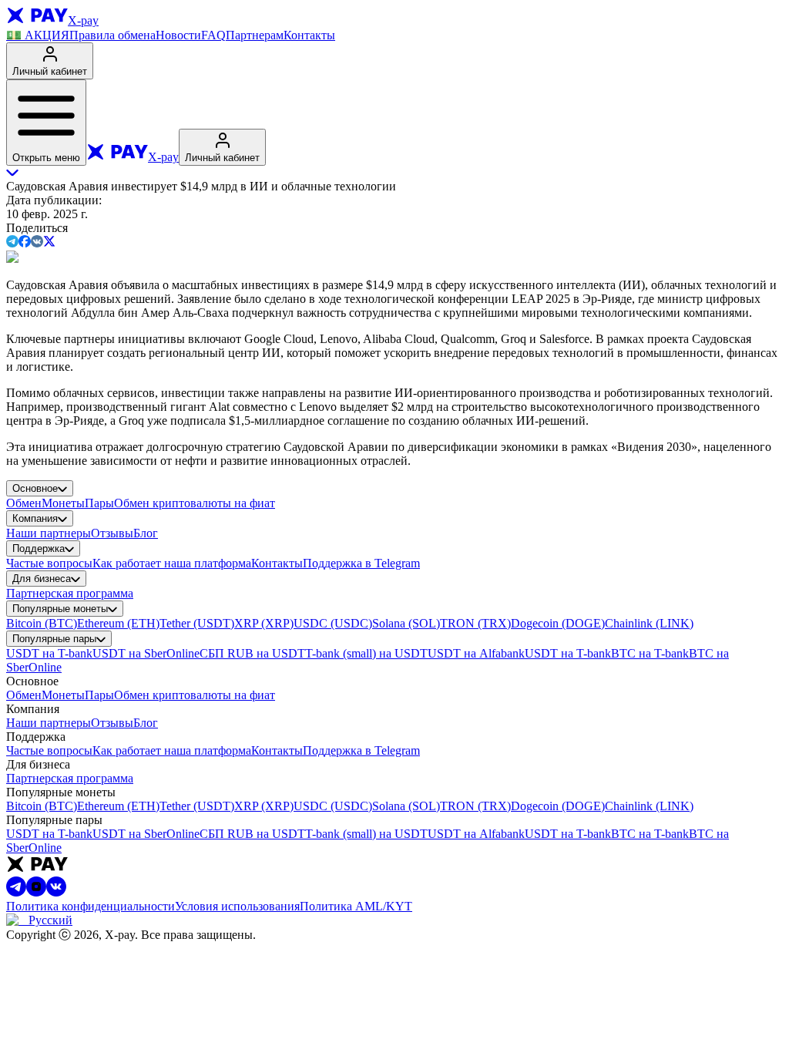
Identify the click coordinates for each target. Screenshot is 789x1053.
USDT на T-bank (49, 653)
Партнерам (255, 35)
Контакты (309, 35)
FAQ (213, 35)
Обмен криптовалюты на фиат (194, 503)
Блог (145, 533)
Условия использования (237, 906)
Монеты (63, 503)
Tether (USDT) (196, 623)
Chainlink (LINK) (649, 623)
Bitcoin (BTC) (41, 623)
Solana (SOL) (406, 623)
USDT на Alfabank (476, 653)
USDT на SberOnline (146, 653)
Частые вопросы (49, 563)
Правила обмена (112, 35)
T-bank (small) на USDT (366, 653)
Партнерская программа (69, 593)
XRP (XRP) (264, 623)
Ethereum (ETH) (118, 623)
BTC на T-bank (650, 653)
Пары (99, 503)
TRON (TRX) (475, 623)
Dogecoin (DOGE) (558, 623)
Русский (50, 920)
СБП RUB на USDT (252, 653)
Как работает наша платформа (171, 563)
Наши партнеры (48, 533)
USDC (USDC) (333, 623)
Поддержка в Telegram (361, 563)
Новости (178, 35)
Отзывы (112, 533)
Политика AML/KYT (356, 906)
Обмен (24, 503)
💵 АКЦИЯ (37, 35)
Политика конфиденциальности (90, 906)
